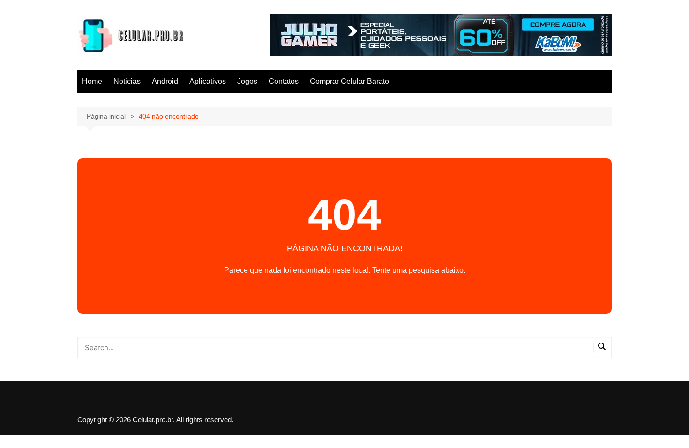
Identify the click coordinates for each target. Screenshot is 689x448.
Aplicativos (207, 81)
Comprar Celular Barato (349, 81)
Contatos (284, 81)
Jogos (247, 81)
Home (92, 81)
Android (165, 81)
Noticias (127, 81)
